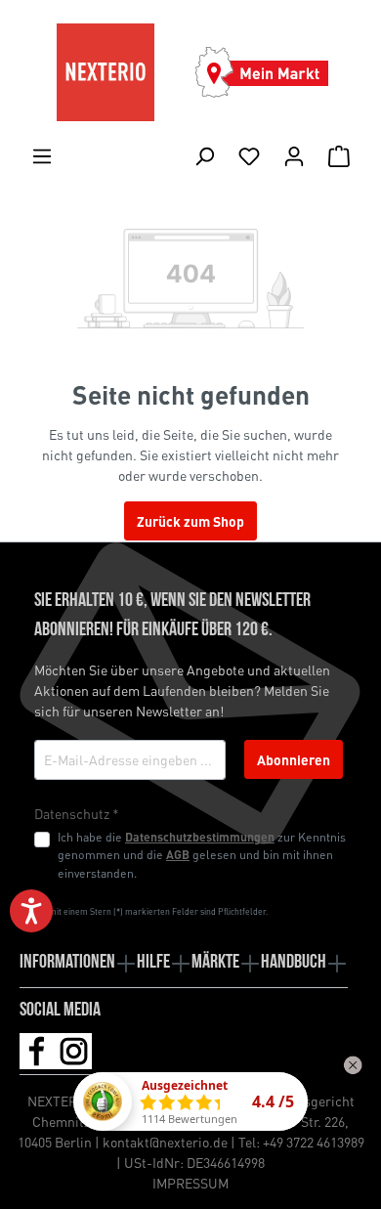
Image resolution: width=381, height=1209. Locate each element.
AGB (178, 854)
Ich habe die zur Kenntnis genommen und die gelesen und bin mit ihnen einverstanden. (202, 855)
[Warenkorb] (339, 155)
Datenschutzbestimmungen (200, 836)
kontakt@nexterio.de (165, 1141)
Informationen (67, 962)
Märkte (215, 962)
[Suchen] (204, 155)
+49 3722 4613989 (313, 1141)
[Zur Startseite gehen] (105, 72)
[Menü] (42, 155)
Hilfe (153, 962)
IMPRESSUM (190, 1182)
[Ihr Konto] (294, 155)
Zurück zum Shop (190, 521)
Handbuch (293, 962)
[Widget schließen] (352, 1065)
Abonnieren (293, 759)
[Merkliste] (249, 155)
